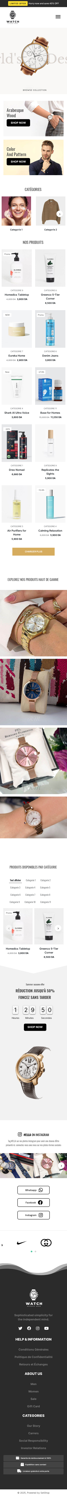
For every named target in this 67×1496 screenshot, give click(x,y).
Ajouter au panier (16, 286)
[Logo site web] (12, 17)
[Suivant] (59, 214)
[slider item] (33, 61)
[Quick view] (27, 249)
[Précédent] (7, 214)
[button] (18, 122)
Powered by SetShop (38, 1492)
